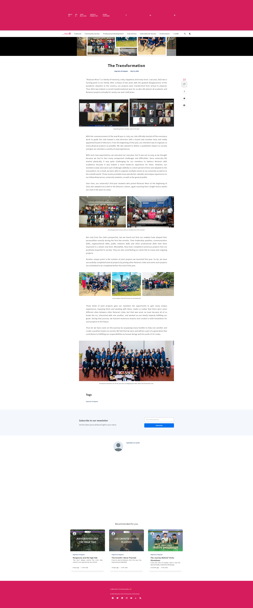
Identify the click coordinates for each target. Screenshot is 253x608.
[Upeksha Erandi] (118, 446)
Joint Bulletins (83, 15)
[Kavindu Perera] (74, 533)
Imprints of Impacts (121, 71)
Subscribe (159, 425)
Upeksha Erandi (133, 442)
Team (76, 15)
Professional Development (113, 34)
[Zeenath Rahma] (152, 533)
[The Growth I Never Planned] (120, 566)
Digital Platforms (106, 15)
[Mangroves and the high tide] (81, 566)
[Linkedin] (122, 598)
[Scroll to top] (184, 91)
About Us (70, 15)
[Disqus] (126, 490)
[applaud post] (184, 84)
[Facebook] (184, 105)
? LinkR (175, 34)
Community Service (92, 34)
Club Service (132, 34)
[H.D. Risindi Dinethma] (113, 533)
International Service (148, 34)
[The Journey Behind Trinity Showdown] (159, 566)
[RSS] (140, 598)
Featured (77, 34)
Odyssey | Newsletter (94, 15)
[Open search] (184, 33)
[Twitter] (184, 98)
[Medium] (136, 598)
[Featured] (179, 534)
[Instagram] (126, 598)
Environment (164, 34)
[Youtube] (131, 598)
